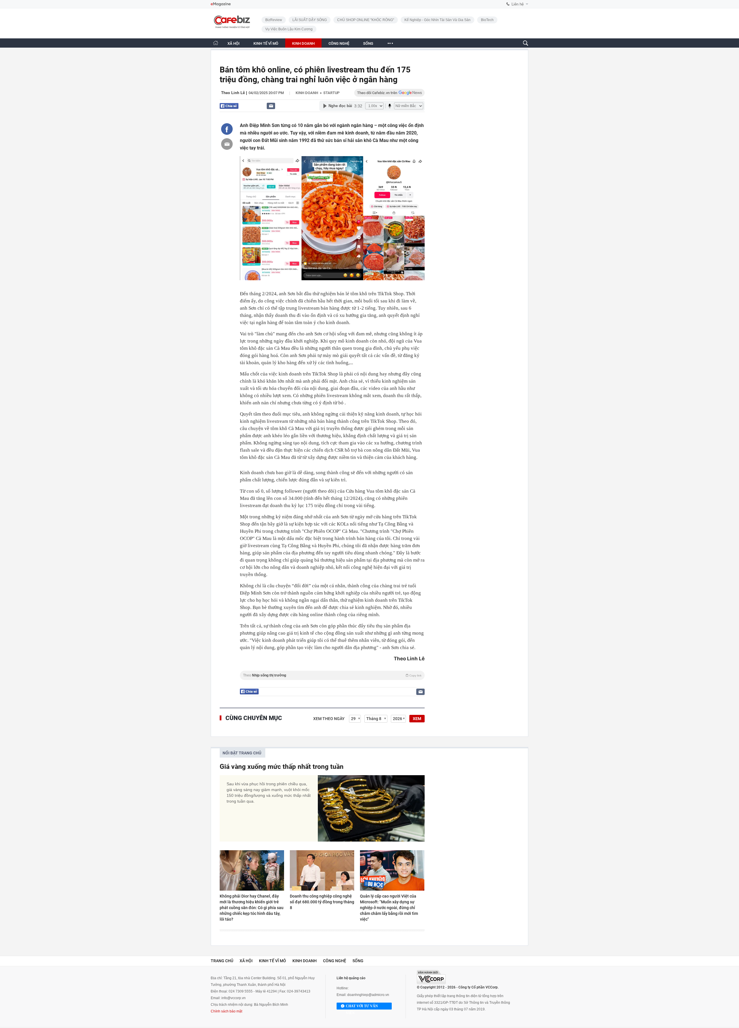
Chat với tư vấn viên (362, 1007)
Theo (332, 675)
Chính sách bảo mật (226, 1011)
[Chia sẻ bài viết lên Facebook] (227, 129)
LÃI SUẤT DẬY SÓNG (309, 20)
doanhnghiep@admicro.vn (368, 995)
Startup (331, 93)
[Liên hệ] (271, 105)
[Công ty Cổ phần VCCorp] (431, 977)
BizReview (273, 20)
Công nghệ (334, 960)
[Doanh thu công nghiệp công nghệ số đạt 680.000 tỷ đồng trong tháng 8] (322, 870)
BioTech (487, 20)
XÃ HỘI (233, 43)
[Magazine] (221, 4)
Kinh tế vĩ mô (272, 960)
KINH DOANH (303, 43)
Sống (357, 960)
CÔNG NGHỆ (339, 43)
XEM (417, 718)
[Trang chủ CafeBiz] (215, 43)
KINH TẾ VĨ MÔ (265, 43)
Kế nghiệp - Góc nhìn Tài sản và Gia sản (437, 20)
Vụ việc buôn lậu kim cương (289, 29)
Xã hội (246, 960)
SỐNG (368, 43)
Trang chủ (222, 960)
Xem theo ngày (329, 718)
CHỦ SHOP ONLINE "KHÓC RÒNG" (365, 20)
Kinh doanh (307, 93)
